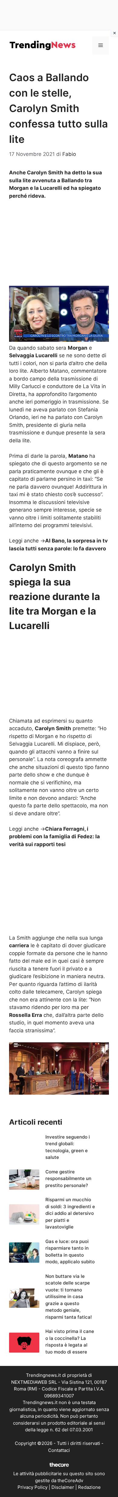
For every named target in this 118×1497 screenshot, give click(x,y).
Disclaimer (62, 1487)
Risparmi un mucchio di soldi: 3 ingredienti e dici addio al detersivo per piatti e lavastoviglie (70, 1213)
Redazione (89, 1487)
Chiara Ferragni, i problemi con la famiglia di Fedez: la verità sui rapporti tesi (54, 836)
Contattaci (59, 1450)
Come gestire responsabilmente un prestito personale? (68, 1178)
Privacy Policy (33, 1487)
